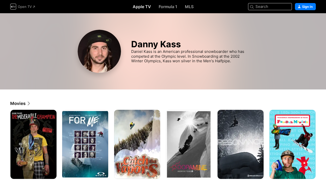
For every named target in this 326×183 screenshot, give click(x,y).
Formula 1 (168, 6)
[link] (20, 103)
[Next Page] (320, 144)
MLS (189, 6)
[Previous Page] (5, 144)
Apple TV (142, 6)
